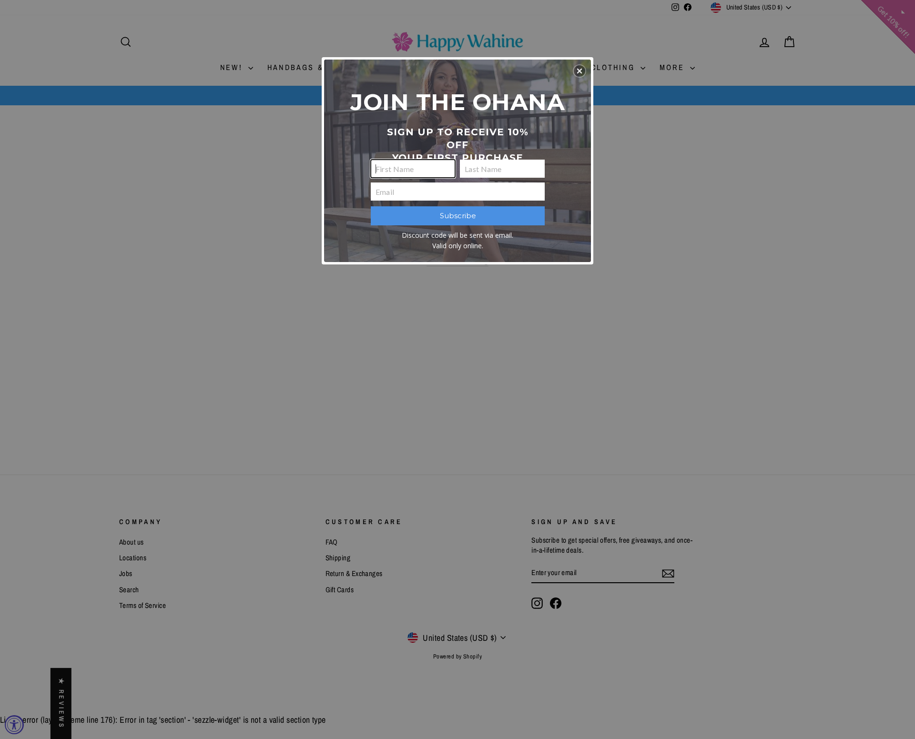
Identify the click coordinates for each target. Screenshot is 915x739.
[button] (579, 71)
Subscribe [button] (458, 215)
